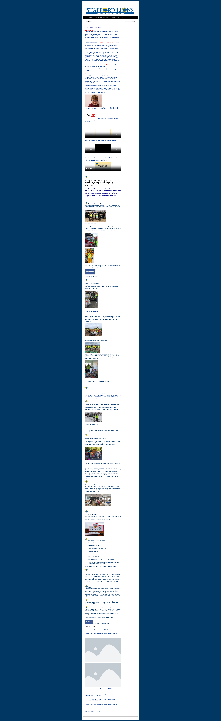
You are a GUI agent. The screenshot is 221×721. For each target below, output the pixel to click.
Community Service (101, 17)
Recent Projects (90, 17)
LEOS (118, 17)
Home (86, 17)
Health (107, 17)
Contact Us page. (109, 617)
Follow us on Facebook (91, 276)
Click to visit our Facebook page (101, 623)
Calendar (121, 17)
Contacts (113, 17)
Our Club (95, 17)
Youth (110, 17)
